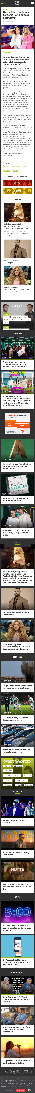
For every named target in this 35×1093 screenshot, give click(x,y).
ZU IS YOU (17, 333)
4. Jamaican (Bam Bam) (12, 776)
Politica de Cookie (27, 1072)
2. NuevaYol (18, 766)
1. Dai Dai (7, 766)
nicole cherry (15, 166)
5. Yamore (27, 776)
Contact (26, 1070)
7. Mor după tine (21, 780)
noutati (6, 166)
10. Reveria (28, 785)
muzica (15, 170)
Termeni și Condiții (19, 1074)
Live (4, 3)
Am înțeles (21, 1090)
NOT (18, 190)
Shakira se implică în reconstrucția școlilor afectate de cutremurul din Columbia (16, 289)
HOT (19, 182)
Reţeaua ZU (18, 1070)
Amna (24, 166)
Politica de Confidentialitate (12, 1072)
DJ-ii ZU (9, 1070)
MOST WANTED (17, 761)
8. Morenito (8, 785)
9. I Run (18, 785)
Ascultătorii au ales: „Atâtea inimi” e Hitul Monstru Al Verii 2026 (17, 319)
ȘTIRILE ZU (17, 657)
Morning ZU (17, 306)
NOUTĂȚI (6, 9)
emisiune (7, 170)
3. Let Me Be (8, 771)
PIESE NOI (17, 792)
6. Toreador (8, 780)
